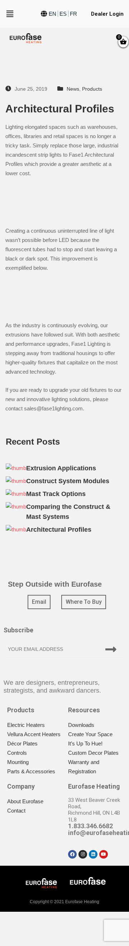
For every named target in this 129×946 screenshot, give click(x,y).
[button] (39, 602)
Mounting (18, 762)
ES (63, 14)
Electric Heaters (26, 725)
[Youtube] (103, 854)
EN (52, 14)
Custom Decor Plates (93, 753)
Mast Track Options (56, 493)
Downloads (81, 725)
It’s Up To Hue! (85, 743)
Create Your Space (90, 734)
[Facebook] (72, 854)
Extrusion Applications (61, 468)
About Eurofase (25, 801)
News (73, 89)
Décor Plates (22, 743)
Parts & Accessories (31, 771)
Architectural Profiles (58, 529)
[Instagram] (82, 854)
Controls (17, 753)
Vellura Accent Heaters (34, 734)
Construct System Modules (67, 481)
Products (92, 89)
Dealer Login (107, 14)
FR (73, 14)
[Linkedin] (93, 854)
